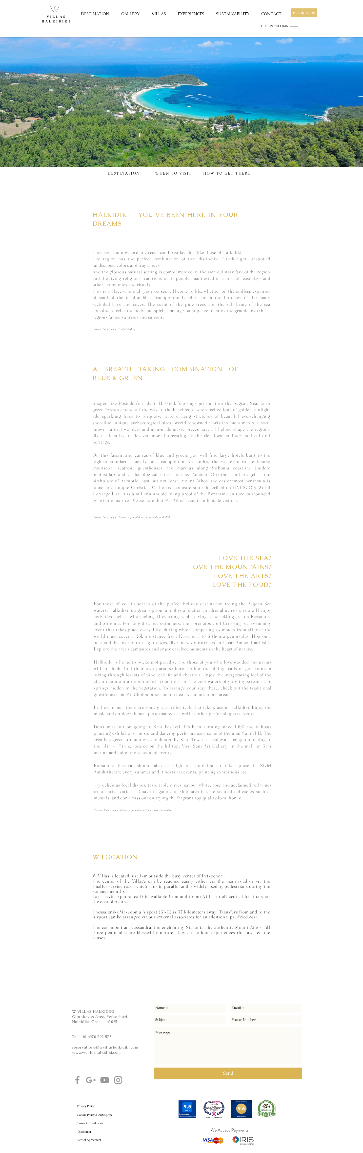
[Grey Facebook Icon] (77, 1080)
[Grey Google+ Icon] (91, 1080)
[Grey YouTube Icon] (104, 1080)
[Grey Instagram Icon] (118, 1080)
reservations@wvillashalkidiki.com (105, 1047)
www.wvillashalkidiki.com (96, 1052)
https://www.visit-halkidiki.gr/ (120, 329)
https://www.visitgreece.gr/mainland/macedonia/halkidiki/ (137, 517)
